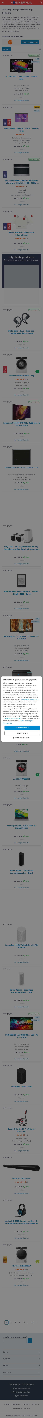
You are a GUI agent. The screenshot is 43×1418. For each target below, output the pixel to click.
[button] (21, 738)
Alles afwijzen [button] (22, 733)
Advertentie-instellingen (13, 718)
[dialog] (21, 709)
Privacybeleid (7, 723)
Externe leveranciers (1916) (30, 699)
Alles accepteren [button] (22, 728)
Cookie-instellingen (26, 721)
